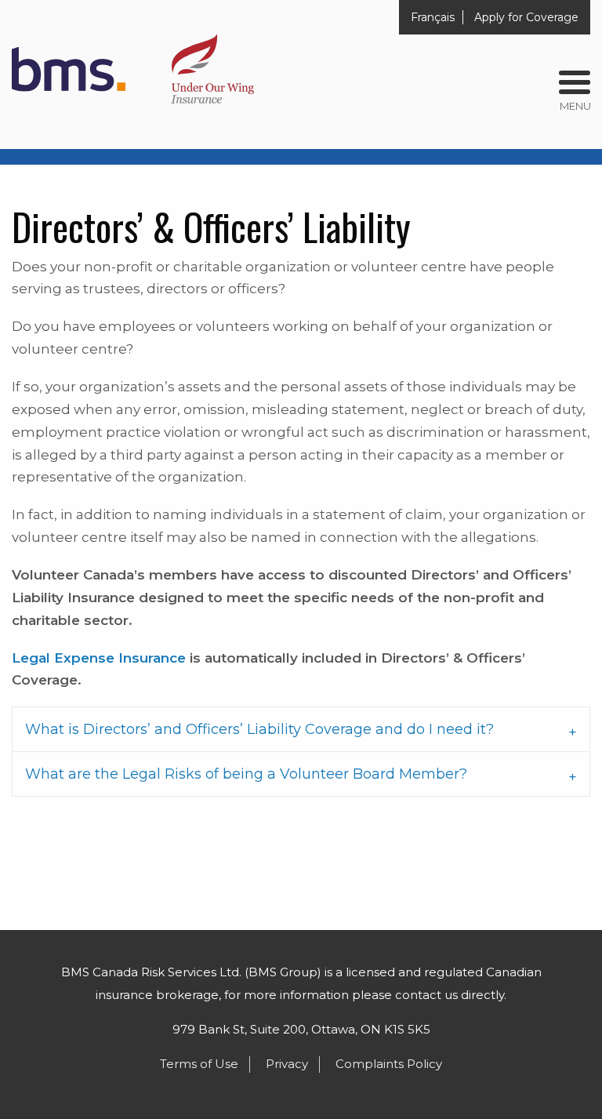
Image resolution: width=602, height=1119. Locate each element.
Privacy (287, 1063)
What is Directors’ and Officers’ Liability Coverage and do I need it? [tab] (259, 729)
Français (433, 17)
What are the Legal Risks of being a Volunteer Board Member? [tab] (246, 774)
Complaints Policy (388, 1063)
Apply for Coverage (526, 17)
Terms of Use (199, 1063)
